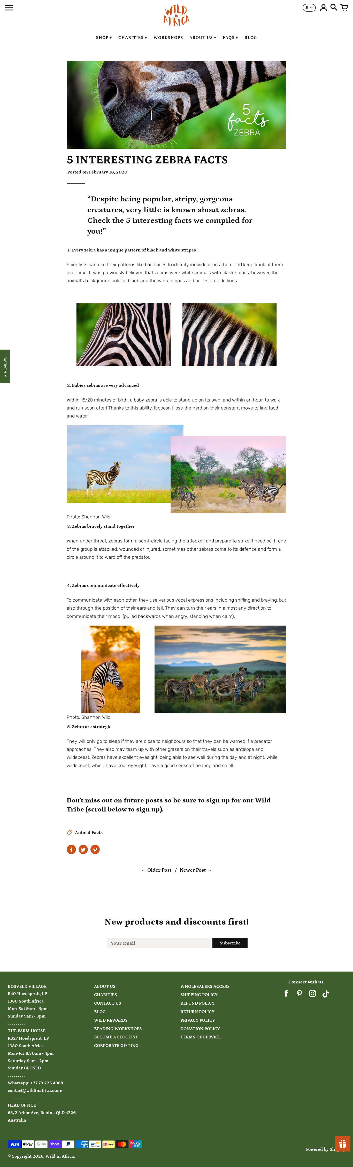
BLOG (100, 1012)
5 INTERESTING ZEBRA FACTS (147, 160)
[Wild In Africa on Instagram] (312, 995)
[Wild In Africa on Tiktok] (325, 995)
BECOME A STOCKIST (116, 1037)
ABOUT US (105, 986)
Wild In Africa (59, 1156)
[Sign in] (323, 8)
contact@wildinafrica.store (35, 1090)
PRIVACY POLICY (197, 1020)
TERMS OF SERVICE (200, 1037)
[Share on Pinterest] (95, 849)
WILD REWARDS (111, 1020)
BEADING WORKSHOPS (118, 1029)
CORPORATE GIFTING (116, 1045)
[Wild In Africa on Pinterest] (299, 995)
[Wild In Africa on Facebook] (286, 995)
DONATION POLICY (200, 1029)
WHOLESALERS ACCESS (205, 986)
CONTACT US (107, 1003)
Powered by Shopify (325, 1149)
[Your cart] (344, 8)
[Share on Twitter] (83, 849)
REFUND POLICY (197, 1003)
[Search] (334, 8)
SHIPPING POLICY (199, 994)
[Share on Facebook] (71, 849)
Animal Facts (89, 832)
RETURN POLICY (197, 1012)
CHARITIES (105, 994)
